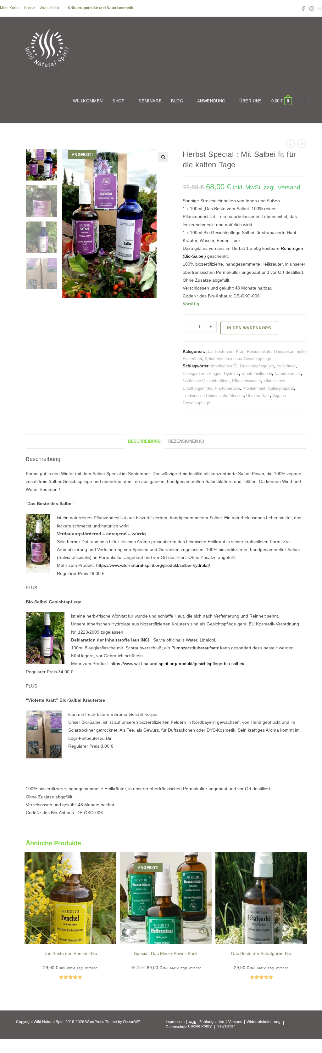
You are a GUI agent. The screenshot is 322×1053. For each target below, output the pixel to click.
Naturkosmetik (288, 373)
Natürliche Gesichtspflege (206, 380)
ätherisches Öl (224, 366)
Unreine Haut (258, 395)
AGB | (193, 1022)
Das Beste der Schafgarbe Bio (261, 953)
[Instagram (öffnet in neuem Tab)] (312, 8)
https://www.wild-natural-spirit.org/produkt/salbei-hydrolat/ (153, 565)
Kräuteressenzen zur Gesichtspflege (238, 358)
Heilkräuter (286, 366)
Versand (235, 1022)
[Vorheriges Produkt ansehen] (290, 143)
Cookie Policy (200, 1026)
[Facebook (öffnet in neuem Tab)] (303, 8)
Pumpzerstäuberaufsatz (195, 647)
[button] (163, 157)
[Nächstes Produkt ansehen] (301, 143)
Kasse (29, 8)
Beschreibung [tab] (144, 441)
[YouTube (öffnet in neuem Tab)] (319, 8)
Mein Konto (9, 8)
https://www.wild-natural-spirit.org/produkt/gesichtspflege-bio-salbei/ (177, 663)
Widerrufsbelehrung (263, 1022)
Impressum (175, 1022)
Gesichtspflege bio (257, 366)
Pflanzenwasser (246, 380)
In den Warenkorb (249, 328)
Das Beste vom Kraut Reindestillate (238, 351)
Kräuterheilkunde (257, 373)
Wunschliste (50, 8)
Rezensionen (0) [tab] (186, 441)
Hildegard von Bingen (202, 373)
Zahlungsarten (211, 1022)
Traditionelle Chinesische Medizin (213, 395)
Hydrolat (231, 373)
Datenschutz (176, 1027)
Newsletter (226, 1026)
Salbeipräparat (281, 388)
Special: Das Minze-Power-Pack (165, 953)
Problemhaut (253, 388)
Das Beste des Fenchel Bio (70, 953)
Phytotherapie (227, 388)
